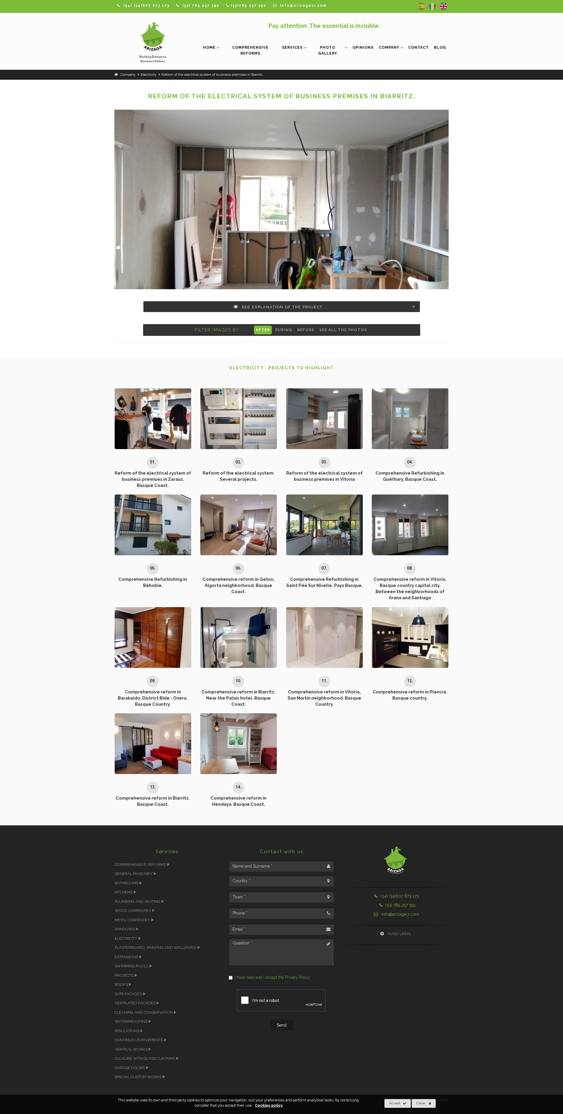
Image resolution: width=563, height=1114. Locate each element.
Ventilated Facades (135, 1003)
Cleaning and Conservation (144, 1012)
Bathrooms (127, 883)
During (283, 330)
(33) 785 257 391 (400, 905)
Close (420, 1103)
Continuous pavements (139, 1040)
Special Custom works (138, 1077)
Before (305, 330)
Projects (124, 975)
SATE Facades (129, 994)
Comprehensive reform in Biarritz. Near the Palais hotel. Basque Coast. (238, 698)
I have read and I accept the (272, 977)
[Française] (432, 6)
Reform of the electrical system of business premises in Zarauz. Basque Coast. (153, 479)
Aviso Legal (399, 934)
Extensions (127, 957)
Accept (394, 1103)
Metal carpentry (133, 920)
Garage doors (130, 1068)
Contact (418, 47)
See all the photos (343, 330)
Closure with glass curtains (145, 1058)
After (263, 330)
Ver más (149, 449)
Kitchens (124, 892)
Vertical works (131, 1049)
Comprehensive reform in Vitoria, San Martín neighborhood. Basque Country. (324, 698)
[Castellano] (421, 6)
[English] (443, 6)
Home (209, 47)
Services (292, 47)
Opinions (363, 47)
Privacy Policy (297, 977)
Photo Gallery (327, 50)
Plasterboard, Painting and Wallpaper (156, 947)
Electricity (126, 938)
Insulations (127, 1031)
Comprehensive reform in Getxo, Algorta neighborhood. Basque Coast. (238, 585)
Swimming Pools (132, 966)
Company (389, 47)
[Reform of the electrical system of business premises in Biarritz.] (281, 199)
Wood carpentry (133, 910)
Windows (125, 929)
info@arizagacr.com (399, 914)
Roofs (122, 984)
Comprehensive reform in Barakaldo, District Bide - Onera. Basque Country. (153, 698)
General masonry (134, 873)
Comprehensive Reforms (250, 50)
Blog (440, 47)
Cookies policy (269, 1105)
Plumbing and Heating (138, 901)
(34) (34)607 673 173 (400, 896)
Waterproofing (131, 1021)
